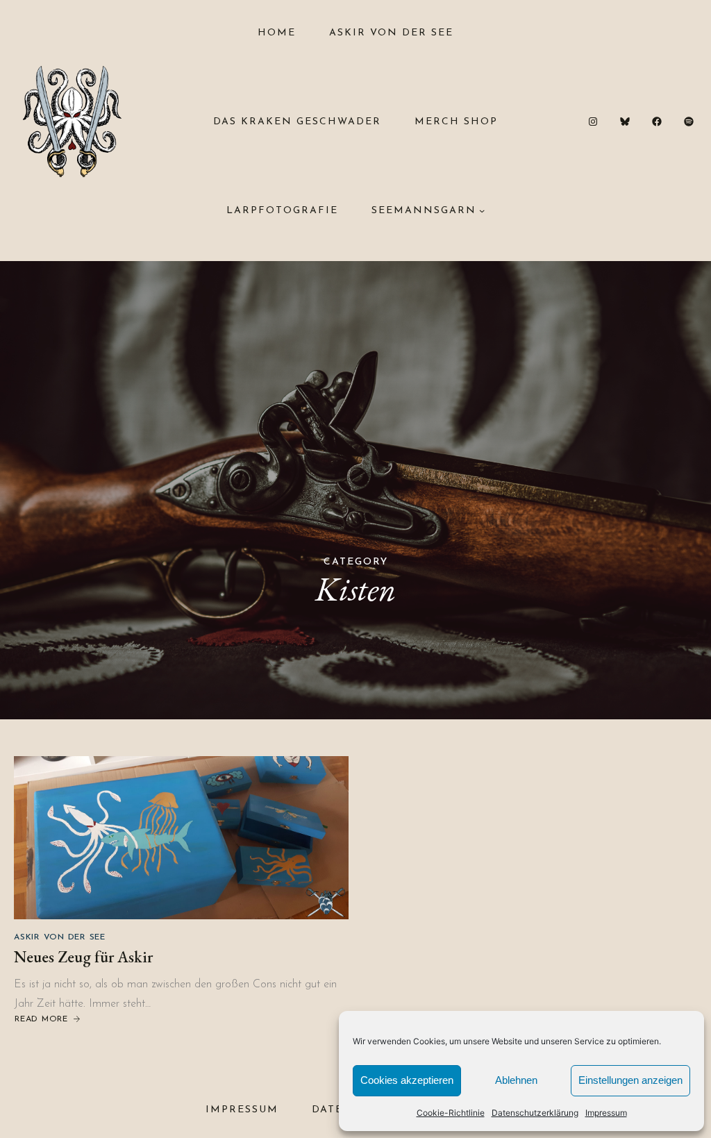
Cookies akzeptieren (406, 1080)
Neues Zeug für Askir (83, 956)
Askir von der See (60, 937)
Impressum (606, 1112)
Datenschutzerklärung (535, 1112)
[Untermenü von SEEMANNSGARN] (482, 210)
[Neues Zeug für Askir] (181, 837)
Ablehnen (516, 1080)
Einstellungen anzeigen (630, 1080)
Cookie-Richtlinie (451, 1112)
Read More (41, 1020)
